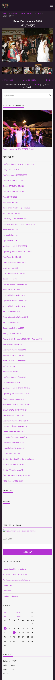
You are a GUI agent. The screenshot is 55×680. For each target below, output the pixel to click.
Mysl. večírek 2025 (10, 240)
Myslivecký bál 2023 (10, 268)
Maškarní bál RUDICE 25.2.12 (14, 442)
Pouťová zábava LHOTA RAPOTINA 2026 (18, 149)
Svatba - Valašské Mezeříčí (13, 470)
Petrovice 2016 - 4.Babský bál (14, 361)
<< (5, 612)
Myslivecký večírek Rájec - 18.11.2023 (17, 251)
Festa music (7, 585)
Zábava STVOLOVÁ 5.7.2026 (13, 186)
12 (14, 632)
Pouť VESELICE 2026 (10, 202)
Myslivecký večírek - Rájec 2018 (15, 300)
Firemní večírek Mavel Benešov (15, 437)
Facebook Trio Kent (10, 596)
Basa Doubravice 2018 (31, 13)
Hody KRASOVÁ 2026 (11, 169)
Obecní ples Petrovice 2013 (13, 432)
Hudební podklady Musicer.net (15, 574)
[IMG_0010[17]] (18, 70)
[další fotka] (49, 45)
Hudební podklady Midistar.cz (14, 569)
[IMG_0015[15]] (38, 69)
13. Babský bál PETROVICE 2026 (15, 219)
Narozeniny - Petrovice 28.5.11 (15, 464)
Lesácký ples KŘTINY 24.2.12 (14, 448)
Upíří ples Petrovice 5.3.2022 (14, 273)
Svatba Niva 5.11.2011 (11, 453)
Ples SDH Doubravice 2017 (13, 344)
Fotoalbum (14, 13)
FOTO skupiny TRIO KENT (13, 481)
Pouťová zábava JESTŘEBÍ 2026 (15, 175)
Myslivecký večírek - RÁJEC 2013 (15, 421)
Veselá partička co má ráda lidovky (16, 580)
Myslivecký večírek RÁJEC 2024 (15, 246)
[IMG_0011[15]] (29, 70)
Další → (49, 80)
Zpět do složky (29, 80)
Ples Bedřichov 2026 (10, 235)
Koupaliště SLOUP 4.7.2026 (13, 191)
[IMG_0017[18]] (47, 70)
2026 (19, 616)
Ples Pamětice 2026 (10, 229)
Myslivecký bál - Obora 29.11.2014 (16, 393)
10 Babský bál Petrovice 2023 (14, 262)
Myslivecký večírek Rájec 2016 (14, 350)
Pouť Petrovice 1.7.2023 (12, 257)
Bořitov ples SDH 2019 (11, 290)
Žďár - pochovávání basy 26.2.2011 (16, 475)
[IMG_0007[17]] (7, 70)
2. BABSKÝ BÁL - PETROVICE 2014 (15, 410)
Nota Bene (7, 591)
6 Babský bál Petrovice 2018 (14, 306)
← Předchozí (7, 80)
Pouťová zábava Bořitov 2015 (14, 377)
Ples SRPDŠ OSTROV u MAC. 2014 (16, 404)
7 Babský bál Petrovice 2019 (14, 295)
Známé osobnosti (10, 279)
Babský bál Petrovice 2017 (13, 333)
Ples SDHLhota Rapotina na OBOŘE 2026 (19, 224)
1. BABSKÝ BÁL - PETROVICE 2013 (15, 426)
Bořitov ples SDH (9, 366)
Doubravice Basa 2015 (11, 382)
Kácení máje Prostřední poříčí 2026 (16, 208)
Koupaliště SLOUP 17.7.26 (13, 180)
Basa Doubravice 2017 (11, 322)
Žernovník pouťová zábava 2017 (15, 317)
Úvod (4, 13)
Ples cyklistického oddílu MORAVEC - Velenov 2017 (22, 339)
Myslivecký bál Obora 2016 (13, 355)
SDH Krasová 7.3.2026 (11, 213)
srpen (18, 612)
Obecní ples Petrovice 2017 (13, 328)
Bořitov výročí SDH (10, 371)
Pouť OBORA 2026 (10, 197)
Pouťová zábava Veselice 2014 (14, 399)
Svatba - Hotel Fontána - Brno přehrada (18, 459)
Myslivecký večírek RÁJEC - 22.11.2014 (17, 388)
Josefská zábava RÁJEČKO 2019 (15, 284)
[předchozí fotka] (6, 45)
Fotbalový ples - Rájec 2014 (13, 415)
